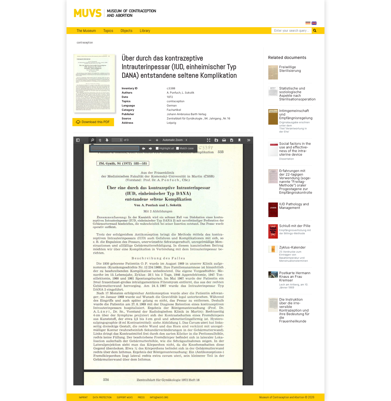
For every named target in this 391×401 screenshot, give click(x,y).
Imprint (83, 397)
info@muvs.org (159, 397)
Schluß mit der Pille (294, 226)
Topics (108, 30)
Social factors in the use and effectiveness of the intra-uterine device (295, 149)
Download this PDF (96, 122)
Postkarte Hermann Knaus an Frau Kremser (294, 276)
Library (145, 30)
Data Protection (102, 397)
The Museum (86, 30)
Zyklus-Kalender (292, 247)
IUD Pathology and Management (294, 206)
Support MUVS (125, 397)
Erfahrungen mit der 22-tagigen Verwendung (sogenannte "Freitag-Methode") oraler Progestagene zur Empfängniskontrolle (295, 181)
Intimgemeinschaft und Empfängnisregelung (295, 114)
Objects (126, 30)
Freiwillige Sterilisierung (290, 68)
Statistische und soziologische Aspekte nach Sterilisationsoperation (295, 94)
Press (141, 397)
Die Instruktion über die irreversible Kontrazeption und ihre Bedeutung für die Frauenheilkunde (294, 310)
